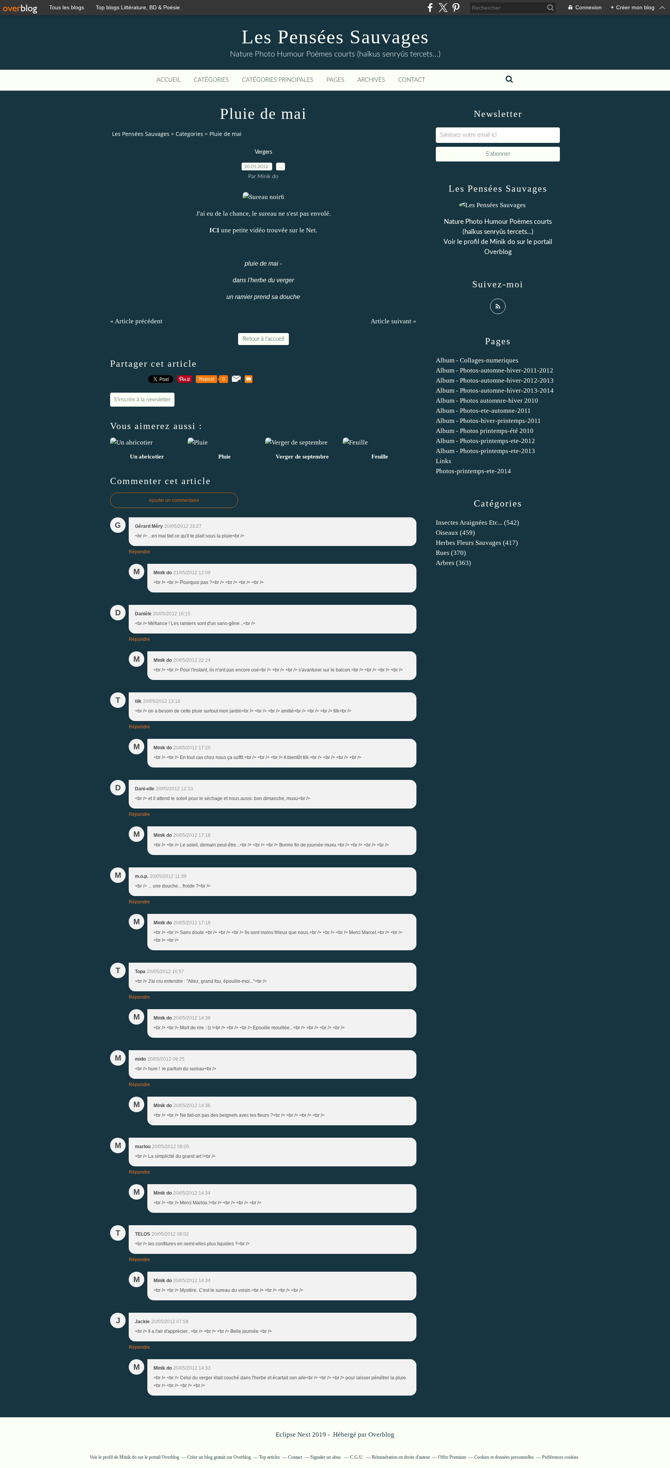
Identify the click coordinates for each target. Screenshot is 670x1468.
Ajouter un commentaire (174, 500)
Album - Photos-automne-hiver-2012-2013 (495, 380)
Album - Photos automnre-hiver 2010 (487, 400)
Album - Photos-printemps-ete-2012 (485, 441)
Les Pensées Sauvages (335, 37)
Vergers (263, 152)
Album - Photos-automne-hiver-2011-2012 (494, 370)
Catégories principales (277, 80)
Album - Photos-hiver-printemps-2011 (488, 420)
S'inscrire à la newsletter (142, 399)
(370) (451, 552)
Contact (411, 80)
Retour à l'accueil (263, 339)
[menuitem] (168, 80)
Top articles (269, 1457)
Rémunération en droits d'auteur (401, 1457)
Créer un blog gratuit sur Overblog (219, 1457)
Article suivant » (393, 321)
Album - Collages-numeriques (477, 360)
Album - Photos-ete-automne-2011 (483, 410)
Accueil (169, 80)
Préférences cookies (560, 1457)
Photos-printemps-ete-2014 (473, 471)
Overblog (381, 1434)
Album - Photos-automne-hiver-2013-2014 (495, 390)
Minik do (502, 242)
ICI (214, 230)
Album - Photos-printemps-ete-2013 (485, 451)
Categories (189, 133)
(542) (477, 522)
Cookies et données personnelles (504, 1457)
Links (443, 461)
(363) (453, 563)
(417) (477, 542)
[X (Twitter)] (443, 7)
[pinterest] (456, 7)
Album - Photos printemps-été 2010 (485, 430)
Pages (335, 80)
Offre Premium (452, 1457)
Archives (371, 80)
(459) (455, 532)
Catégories (211, 80)
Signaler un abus (326, 1457)
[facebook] (430, 7)
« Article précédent (136, 321)
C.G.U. (357, 1457)
